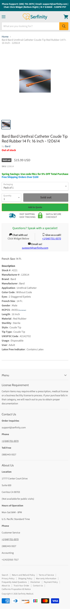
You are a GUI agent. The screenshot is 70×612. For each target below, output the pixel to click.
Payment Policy (51, 582)
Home (5, 36)
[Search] (63, 26)
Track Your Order (21, 585)
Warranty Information (46, 578)
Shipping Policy (25, 578)
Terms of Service (46, 575)
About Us (6, 585)
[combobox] (30, 26)
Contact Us (38, 585)
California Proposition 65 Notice (16, 589)
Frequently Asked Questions (14, 582)
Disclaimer (35, 582)
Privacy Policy (8, 578)
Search (5, 575)
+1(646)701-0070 (10, 441)
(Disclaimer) (22, 310)
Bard (7, 146)
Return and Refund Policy (23, 575)
